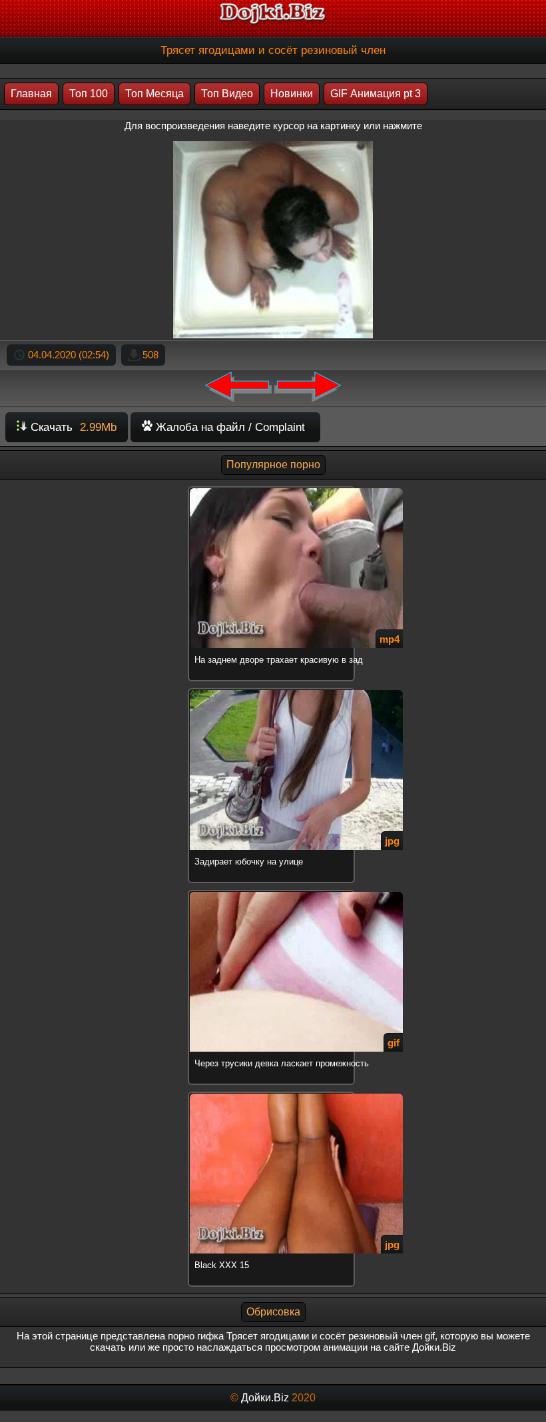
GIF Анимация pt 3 (375, 93)
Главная (31, 93)
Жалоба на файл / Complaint (228, 427)
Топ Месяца (154, 93)
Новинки (291, 93)
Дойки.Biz (265, 1397)
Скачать (72, 427)
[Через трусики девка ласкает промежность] (273, 892)
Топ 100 (88, 93)
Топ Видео (227, 93)
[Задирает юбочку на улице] (273, 690)
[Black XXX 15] (273, 1094)
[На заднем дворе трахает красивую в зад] (273, 488)
